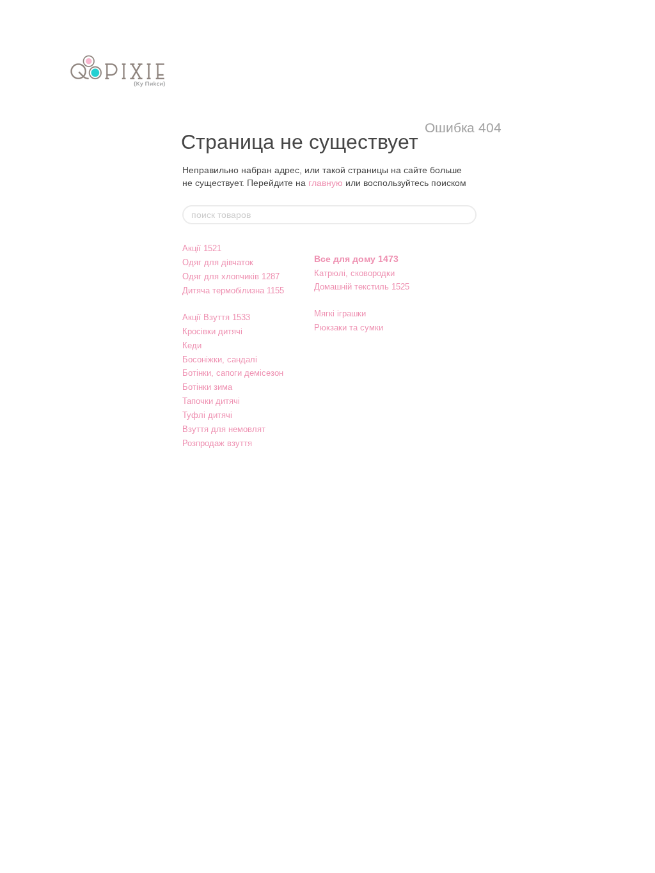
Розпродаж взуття (217, 443)
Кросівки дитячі (212, 331)
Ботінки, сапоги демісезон (232, 373)
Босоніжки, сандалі (219, 359)
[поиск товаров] (466, 214)
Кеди (191, 345)
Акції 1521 (201, 248)
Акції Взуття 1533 (216, 317)
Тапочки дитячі (211, 401)
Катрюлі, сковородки (354, 273)
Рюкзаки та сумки (348, 327)
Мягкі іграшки (340, 313)
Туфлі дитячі (207, 415)
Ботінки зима (207, 387)
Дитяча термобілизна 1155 (233, 290)
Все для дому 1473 (356, 259)
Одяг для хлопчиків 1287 (231, 276)
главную (325, 183)
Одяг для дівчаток (217, 262)
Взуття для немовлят (223, 429)
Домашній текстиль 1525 (361, 286)
